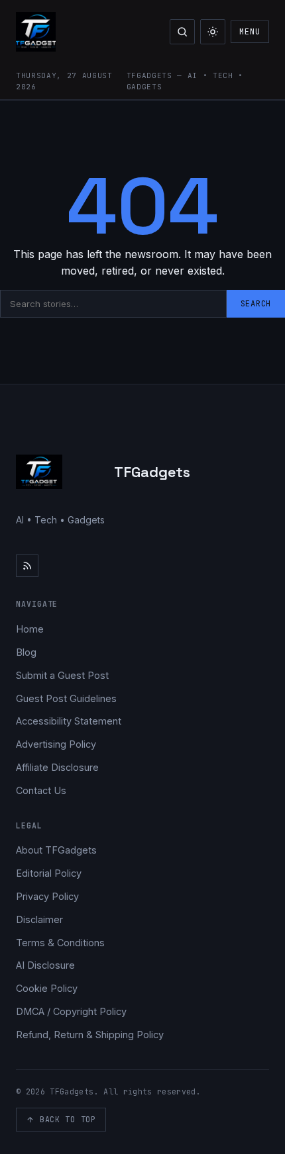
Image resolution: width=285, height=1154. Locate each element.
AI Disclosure (45, 965)
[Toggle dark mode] (212, 31)
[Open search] (182, 31)
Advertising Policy (56, 744)
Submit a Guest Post (62, 675)
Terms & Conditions (60, 942)
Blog (26, 652)
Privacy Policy (47, 896)
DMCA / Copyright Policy (71, 1011)
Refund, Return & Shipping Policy (90, 1034)
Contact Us (41, 790)
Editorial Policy (49, 873)
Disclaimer (39, 919)
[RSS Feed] (27, 566)
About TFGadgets (56, 850)
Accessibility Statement (68, 721)
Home (30, 629)
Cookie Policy (47, 988)
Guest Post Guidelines (66, 698)
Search (256, 303)
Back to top (68, 1119)
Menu (249, 31)
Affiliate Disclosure (57, 767)
